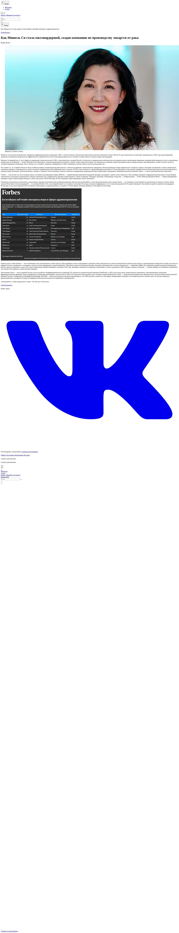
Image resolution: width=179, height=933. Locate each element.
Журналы (8, 7)
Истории (27, 455)
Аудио (7, 9)
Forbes (3, 32)
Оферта (3, 455)
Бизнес (7, 32)
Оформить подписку (13, 15)
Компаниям (19, 455)
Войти (3, 15)
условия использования (29, 452)
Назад (6, 4)
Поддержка (11, 455)
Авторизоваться (6, 285)
